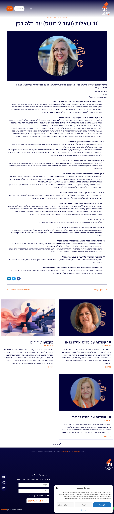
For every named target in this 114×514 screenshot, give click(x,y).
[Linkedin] (4, 488)
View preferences (65, 505)
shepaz (4, 510)
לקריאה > (107, 367)
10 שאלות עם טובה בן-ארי (91, 417)
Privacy (83, 510)
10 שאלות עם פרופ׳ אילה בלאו (88, 342)
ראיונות (49, 17)
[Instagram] (4, 482)
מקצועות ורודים (41, 342)
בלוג (54, 17)
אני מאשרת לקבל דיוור (37, 495)
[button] (58, 488)
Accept (102, 505)
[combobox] (19, 8)
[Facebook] (4, 477)
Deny (83, 505)
